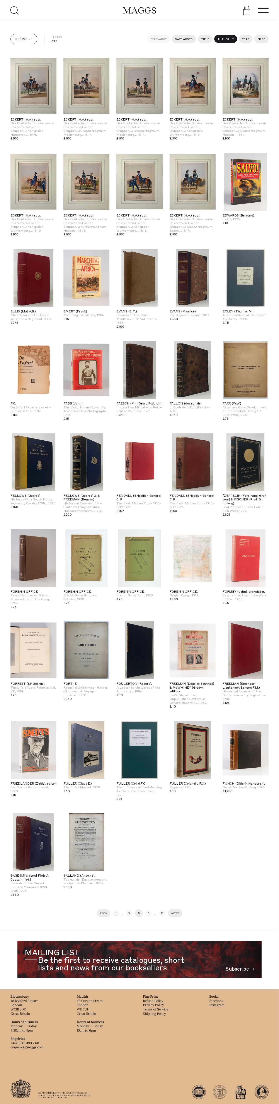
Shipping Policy (154, 1014)
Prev (103, 913)
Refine (21, 39)
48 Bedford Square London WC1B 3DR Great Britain (24, 1007)
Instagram (217, 1005)
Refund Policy (153, 1001)
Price (261, 39)
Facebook (216, 1001)
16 (162, 913)
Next (175, 913)
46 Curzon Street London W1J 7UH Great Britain (90, 1007)
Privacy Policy (153, 1005)
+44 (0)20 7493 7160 (24, 1043)
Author (223, 39)
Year (245, 39)
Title (205, 39)
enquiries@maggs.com (27, 1047)
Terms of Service (155, 1009)
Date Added (184, 39)
